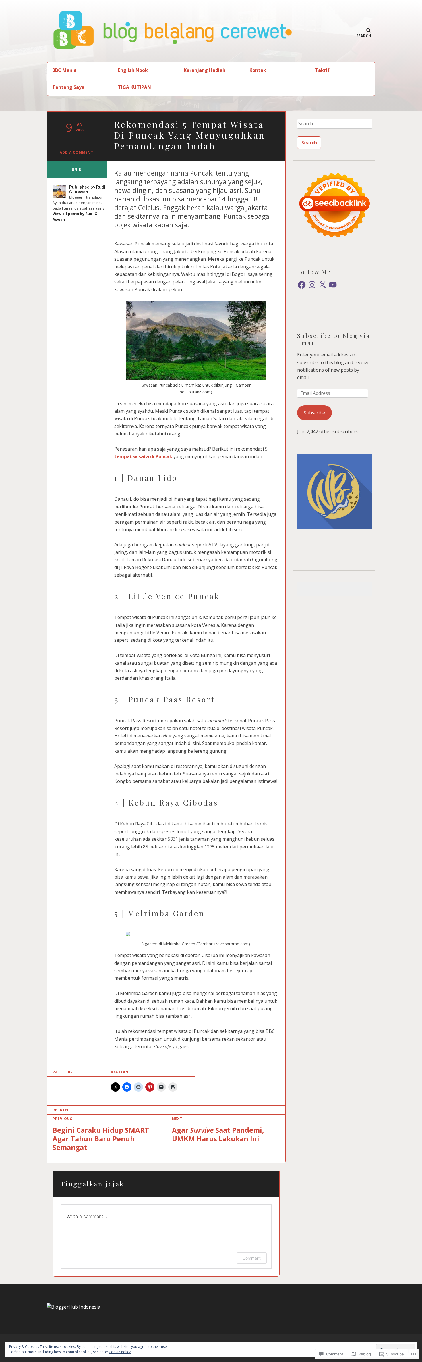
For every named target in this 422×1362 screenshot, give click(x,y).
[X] (322, 284)
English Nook (133, 70)
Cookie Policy (120, 1351)
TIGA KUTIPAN (134, 87)
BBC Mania (64, 70)
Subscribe (314, 413)
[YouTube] (332, 284)
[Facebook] (301, 284)
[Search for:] (334, 125)
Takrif (322, 70)
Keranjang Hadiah (204, 70)
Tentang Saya (68, 87)
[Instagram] (312, 284)
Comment (252, 1258)
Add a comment (76, 152)
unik (77, 169)
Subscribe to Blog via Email (333, 339)
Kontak (257, 70)
